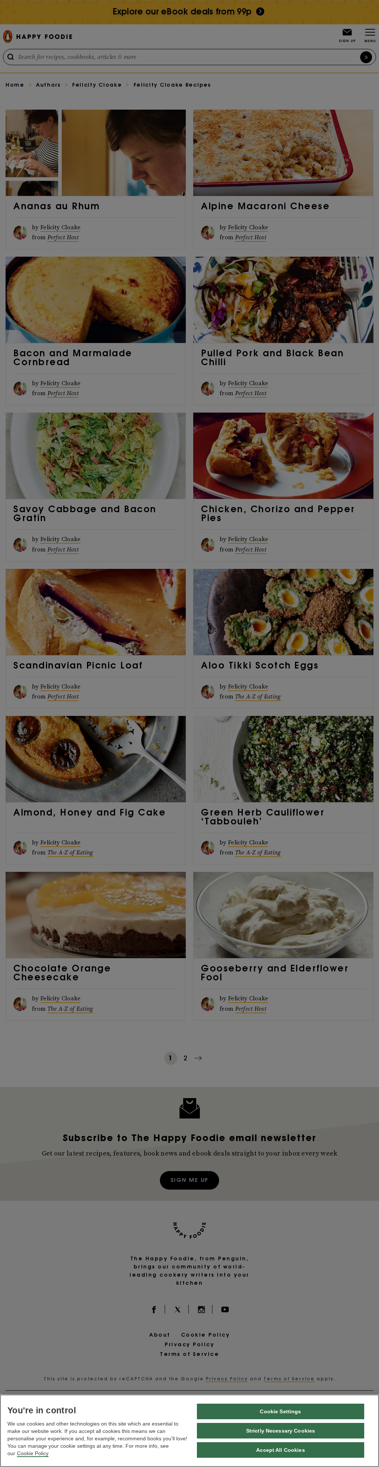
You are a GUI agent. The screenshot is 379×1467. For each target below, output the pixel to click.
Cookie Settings (280, 1411)
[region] (189, 1430)
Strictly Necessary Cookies (280, 1431)
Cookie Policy (32, 1453)
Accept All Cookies (280, 1450)
